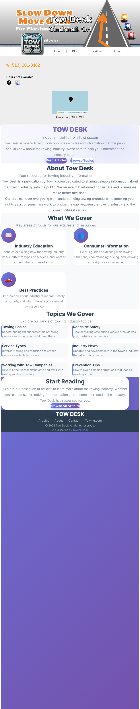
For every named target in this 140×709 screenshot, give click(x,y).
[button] (71, 99)
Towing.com (93, 420)
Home (116, 51)
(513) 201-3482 (24, 65)
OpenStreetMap (72, 113)
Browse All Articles (65, 406)
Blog (75, 51)
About (59, 420)
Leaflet (62, 113)
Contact (73, 420)
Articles (43, 420)
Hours (57, 51)
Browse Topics (82, 160)
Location (95, 51)
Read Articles (56, 160)
